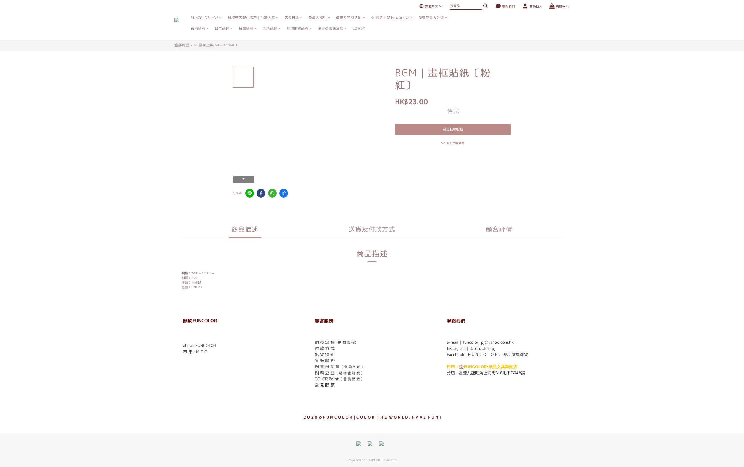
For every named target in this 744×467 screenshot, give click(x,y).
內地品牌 (270, 28)
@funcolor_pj (483, 348)
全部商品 (181, 45)
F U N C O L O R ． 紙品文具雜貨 (498, 354)
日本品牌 (222, 28)
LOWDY (359, 28)
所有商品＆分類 (431, 17)
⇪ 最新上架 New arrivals (392, 17)
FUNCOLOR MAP (204, 17)
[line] (249, 193)
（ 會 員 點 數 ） (351, 379)
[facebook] (261, 193)
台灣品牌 (246, 28)
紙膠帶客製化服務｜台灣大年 (251, 17)
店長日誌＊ (294, 17)
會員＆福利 (317, 17)
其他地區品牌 (297, 28)
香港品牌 (198, 28)
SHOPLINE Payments (381, 460)
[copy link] (283, 193)
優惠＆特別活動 (349, 17)
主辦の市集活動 (331, 28)
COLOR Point (327, 379)
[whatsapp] (272, 193)
